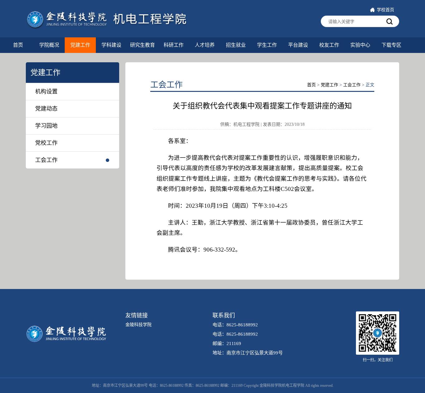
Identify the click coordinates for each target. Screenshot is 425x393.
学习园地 (46, 126)
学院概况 (49, 45)
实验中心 (360, 45)
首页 (18, 45)
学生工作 (267, 45)
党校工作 (46, 143)
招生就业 (236, 45)
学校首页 (385, 9)
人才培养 (205, 45)
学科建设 (111, 45)
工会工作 (46, 160)
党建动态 (46, 109)
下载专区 (391, 45)
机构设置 (46, 91)
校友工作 (329, 45)
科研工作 (174, 45)
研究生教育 (142, 45)
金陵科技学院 (138, 324)
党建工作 (80, 45)
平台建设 (298, 45)
